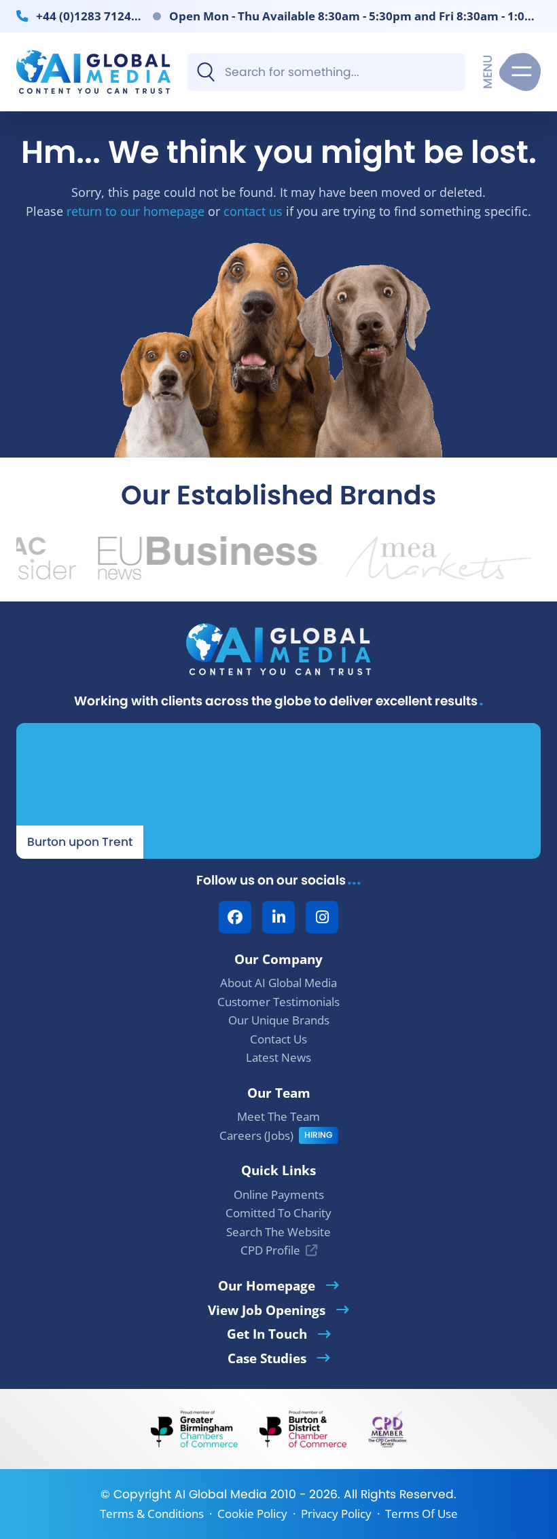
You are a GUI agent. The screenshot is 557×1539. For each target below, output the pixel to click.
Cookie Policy (252, 1513)
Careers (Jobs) (256, 1135)
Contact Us (278, 1039)
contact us (253, 210)
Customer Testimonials (278, 1001)
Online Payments (279, 1194)
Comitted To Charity (278, 1213)
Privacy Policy (336, 1513)
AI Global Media (221, 1494)
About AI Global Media (278, 982)
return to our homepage (135, 210)
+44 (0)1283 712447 (89, 15)
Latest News (278, 1057)
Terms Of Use (421, 1513)
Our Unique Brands (278, 1020)
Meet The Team (278, 1116)
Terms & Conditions (152, 1513)
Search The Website (278, 1232)
